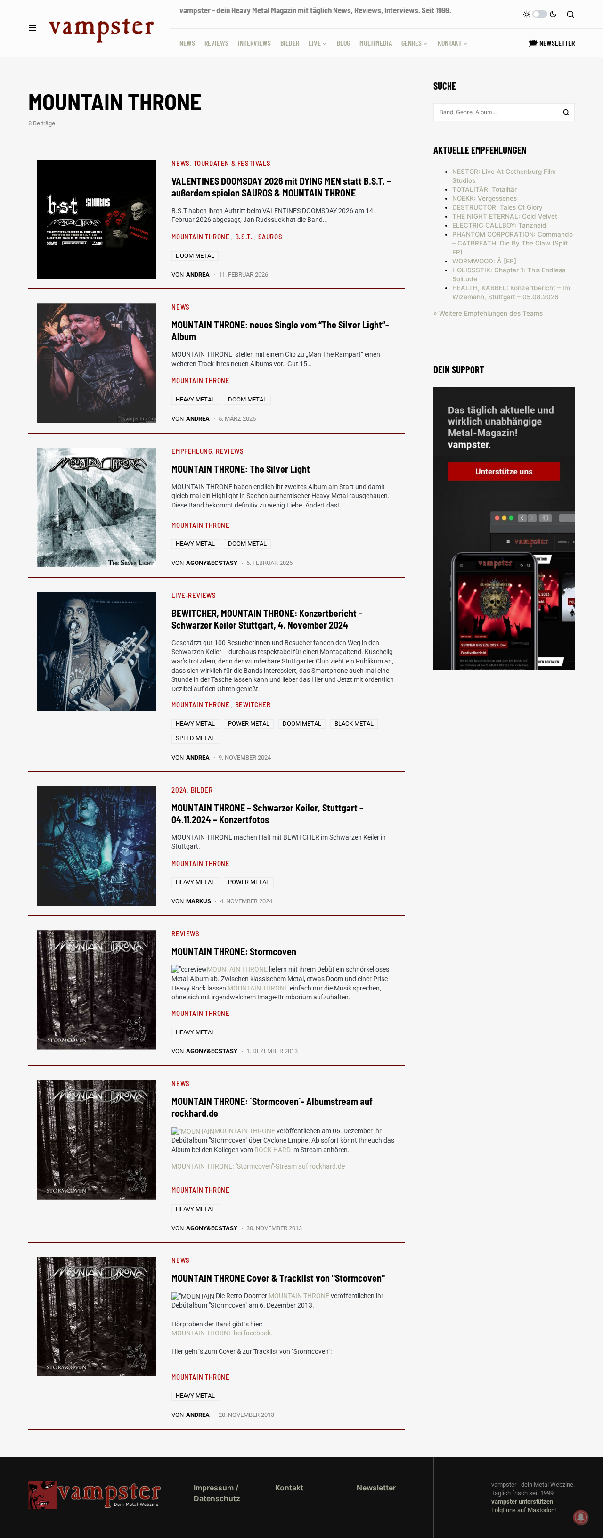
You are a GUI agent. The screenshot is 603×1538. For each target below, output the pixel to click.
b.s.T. (244, 236)
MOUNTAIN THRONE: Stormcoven (233, 951)
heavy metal (195, 399)
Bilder (202, 789)
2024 (179, 789)
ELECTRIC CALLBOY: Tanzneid (499, 225)
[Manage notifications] (580, 1517)
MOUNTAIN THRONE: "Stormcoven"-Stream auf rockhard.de (258, 1166)
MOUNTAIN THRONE (201, 236)
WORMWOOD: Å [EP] (484, 261)
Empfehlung (191, 451)
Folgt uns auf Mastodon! (523, 1509)
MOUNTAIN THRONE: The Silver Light (240, 468)
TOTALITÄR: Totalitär (484, 189)
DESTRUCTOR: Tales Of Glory (497, 207)
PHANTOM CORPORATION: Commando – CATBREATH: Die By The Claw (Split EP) (512, 243)
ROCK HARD (272, 1150)
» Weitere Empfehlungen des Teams (488, 313)
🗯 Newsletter (552, 42)
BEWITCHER (252, 704)
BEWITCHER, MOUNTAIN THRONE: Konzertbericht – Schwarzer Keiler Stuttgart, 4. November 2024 (267, 618)
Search (566, 112)
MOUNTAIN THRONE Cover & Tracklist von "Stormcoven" (278, 1278)
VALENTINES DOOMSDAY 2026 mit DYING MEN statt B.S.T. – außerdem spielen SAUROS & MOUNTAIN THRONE (281, 186)
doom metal (195, 255)
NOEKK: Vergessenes (484, 198)
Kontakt (289, 1487)
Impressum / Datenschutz (217, 1493)
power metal (248, 723)
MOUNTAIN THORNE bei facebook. (222, 1333)
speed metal (195, 738)
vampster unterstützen (522, 1501)
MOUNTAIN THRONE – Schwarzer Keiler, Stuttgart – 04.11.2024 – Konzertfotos (267, 813)
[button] (32, 28)
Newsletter (376, 1487)
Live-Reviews (193, 595)
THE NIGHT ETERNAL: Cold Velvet (504, 216)
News (180, 163)
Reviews (230, 451)
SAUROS (270, 236)
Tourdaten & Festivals (232, 163)
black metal (354, 723)
